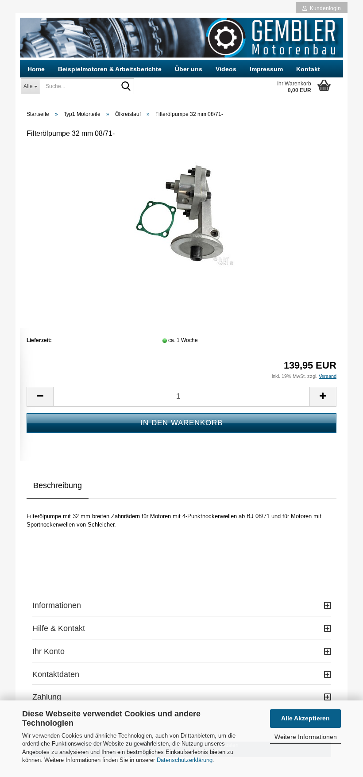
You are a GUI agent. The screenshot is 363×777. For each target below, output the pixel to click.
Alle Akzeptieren (305, 718)
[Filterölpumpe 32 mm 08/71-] (181, 213)
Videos (226, 69)
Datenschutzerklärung (184, 760)
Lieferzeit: (39, 340)
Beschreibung (57, 485)
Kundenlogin (324, 8)
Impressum (266, 69)
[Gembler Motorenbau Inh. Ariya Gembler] (181, 38)
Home (36, 69)
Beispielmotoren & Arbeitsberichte (110, 69)
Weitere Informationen (305, 736)
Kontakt (308, 69)
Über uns (188, 69)
